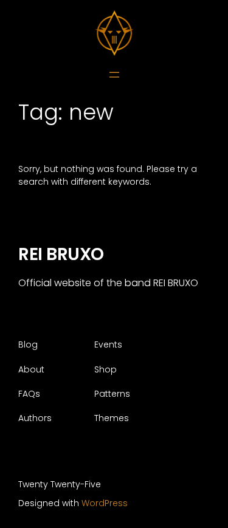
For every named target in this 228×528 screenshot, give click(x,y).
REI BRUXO (61, 254)
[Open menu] (114, 74)
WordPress (104, 503)
